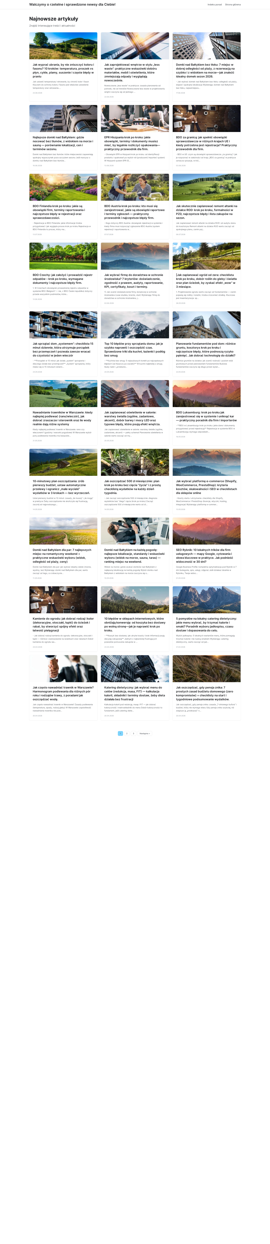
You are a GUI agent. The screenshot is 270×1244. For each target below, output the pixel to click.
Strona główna (233, 4)
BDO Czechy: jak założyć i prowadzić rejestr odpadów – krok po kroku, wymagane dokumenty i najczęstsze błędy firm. (63, 279)
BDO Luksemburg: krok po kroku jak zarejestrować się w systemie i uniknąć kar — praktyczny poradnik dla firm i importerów (206, 416)
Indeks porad (215, 4)
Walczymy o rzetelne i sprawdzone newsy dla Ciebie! (72, 4)
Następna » (145, 733)
